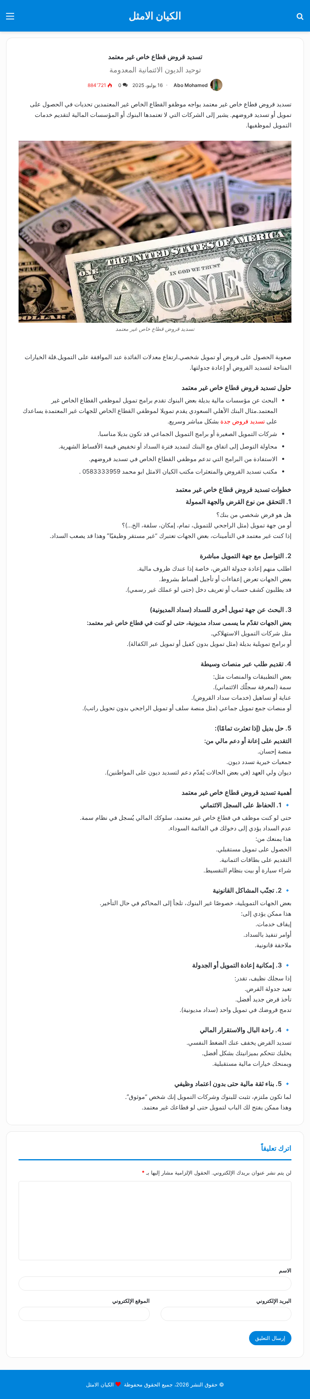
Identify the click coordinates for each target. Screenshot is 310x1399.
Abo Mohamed (191, 85)
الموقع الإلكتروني (131, 1300)
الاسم (285, 1270)
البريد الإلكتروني (273, 1300)
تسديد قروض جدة (242, 421)
